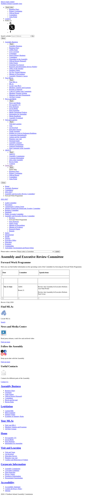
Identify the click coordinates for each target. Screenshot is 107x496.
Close (3, 182)
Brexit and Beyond (11, 400)
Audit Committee (10, 203)
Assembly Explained (16, 118)
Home (7, 186)
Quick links (9, 165)
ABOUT (8, 150)
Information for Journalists (18, 114)
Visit (10, 126)
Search (3, 322)
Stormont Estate (14, 141)
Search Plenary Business (17, 55)
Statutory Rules (10, 414)
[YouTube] (10, 23)
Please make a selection (8, 251)
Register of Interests (15, 89)
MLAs (11, 84)
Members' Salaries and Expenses (20, 88)
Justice (7, 233)
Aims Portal (13, 17)
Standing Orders (14, 70)
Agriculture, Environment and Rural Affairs (19, 248)
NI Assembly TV (15, 105)
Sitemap (7, 491)
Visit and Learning (11, 120)
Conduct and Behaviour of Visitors (16, 460)
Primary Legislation (15, 11)
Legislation (13, 53)
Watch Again (13, 223)
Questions (8, 392)
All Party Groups (14, 97)
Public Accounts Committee (14, 214)
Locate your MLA (15, 86)
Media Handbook (15, 116)
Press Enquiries (14, 110)
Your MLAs (9, 78)
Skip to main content (7, 2)
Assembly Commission (16, 156)
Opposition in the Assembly (18, 59)
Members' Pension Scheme (18, 93)
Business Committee (11, 210)
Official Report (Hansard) (17, 61)
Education (8, 242)
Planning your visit (15, 139)
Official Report (14, 13)
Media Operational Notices (18, 112)
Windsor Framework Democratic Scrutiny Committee (22, 208)
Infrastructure (9, 235)
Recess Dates (13, 162)
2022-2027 (8, 192)
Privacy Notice (10, 474)
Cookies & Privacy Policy (13, 489)
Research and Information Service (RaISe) (23, 67)
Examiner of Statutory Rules (14, 416)
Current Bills (9, 411)
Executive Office (10, 240)
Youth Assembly (14, 131)
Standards (8, 212)
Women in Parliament (16, 144)
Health (7, 236)
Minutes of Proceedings (17, 74)
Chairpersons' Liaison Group (14, 206)
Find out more (5, 342)
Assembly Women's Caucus (18, 76)
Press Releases (14, 107)
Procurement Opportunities (14, 478)
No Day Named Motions (17, 72)
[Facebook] (10, 32)
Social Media (13, 108)
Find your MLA (10, 425)
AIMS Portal (13, 50)
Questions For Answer (16, 65)
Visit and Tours (10, 452)
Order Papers (13, 63)
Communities (9, 246)
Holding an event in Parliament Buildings (22, 133)
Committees (13, 15)
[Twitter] (12, 29)
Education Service (15, 129)
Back (11, 44)
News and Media (10, 99)
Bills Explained (10, 413)
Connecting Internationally (18, 135)
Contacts (8, 19)
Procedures (8, 205)
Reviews (12, 218)
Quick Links (9, 7)
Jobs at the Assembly (16, 160)
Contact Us (4, 382)
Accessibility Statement (12, 487)
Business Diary (14, 9)
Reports (11, 231)
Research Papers (14, 229)
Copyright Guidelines (12, 470)
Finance (7, 238)
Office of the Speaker (16, 68)
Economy (8, 244)
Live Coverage (14, 52)
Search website (6, 36)
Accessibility (7, 482)
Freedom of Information (13, 476)
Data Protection (10, 472)
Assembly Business (11, 42)
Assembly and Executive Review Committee (20, 194)
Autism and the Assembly (17, 137)
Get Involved (13, 128)
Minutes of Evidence (16, 227)
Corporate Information (16, 158)
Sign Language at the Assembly (19, 148)
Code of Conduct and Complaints (20, 91)
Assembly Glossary (15, 143)
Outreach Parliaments (16, 146)
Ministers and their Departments (19, 95)
